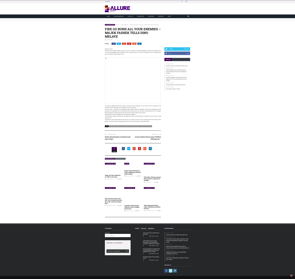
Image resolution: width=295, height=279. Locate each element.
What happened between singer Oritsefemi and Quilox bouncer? (152, 207)
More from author (120, 158)
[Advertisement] (177, 33)
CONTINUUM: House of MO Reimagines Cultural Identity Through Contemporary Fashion (126, 20)
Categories (107, 233)
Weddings (127, 163)
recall (144, 126)
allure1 (120, 178)
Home (108, 16)
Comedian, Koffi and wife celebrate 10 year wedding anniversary (131, 207)
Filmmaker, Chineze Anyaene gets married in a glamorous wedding (152, 178)
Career (114, 187)
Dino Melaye (121, 126)
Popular (143, 228)
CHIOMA (146, 236)
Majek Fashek (128, 126)
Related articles (109, 158)
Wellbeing (151, 16)
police (140, 126)
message (135, 126)
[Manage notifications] (291, 275)
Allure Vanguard (113, 126)
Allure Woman (108, 187)
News (169, 16)
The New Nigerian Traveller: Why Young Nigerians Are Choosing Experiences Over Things (151, 250)
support (149, 126)
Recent (137, 228)
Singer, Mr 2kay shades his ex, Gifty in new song (113, 176)
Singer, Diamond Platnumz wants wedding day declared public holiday (132, 172)
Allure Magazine (119, 16)
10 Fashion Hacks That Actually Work (151, 257)
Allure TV (130, 16)
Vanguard (107, 1)
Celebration (140, 16)
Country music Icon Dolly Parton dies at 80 (115, 19)
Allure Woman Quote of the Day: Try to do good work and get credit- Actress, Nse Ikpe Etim (113, 201)
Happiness (161, 16)
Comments (151, 228)
